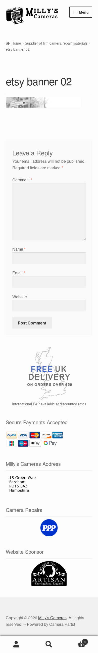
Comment (22, 180)
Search (49, 644)
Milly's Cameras (52, 618)
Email (18, 273)
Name (19, 249)
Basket (75, 640)
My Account (16, 644)
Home (16, 43)
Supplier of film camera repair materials (56, 43)
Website (19, 297)
